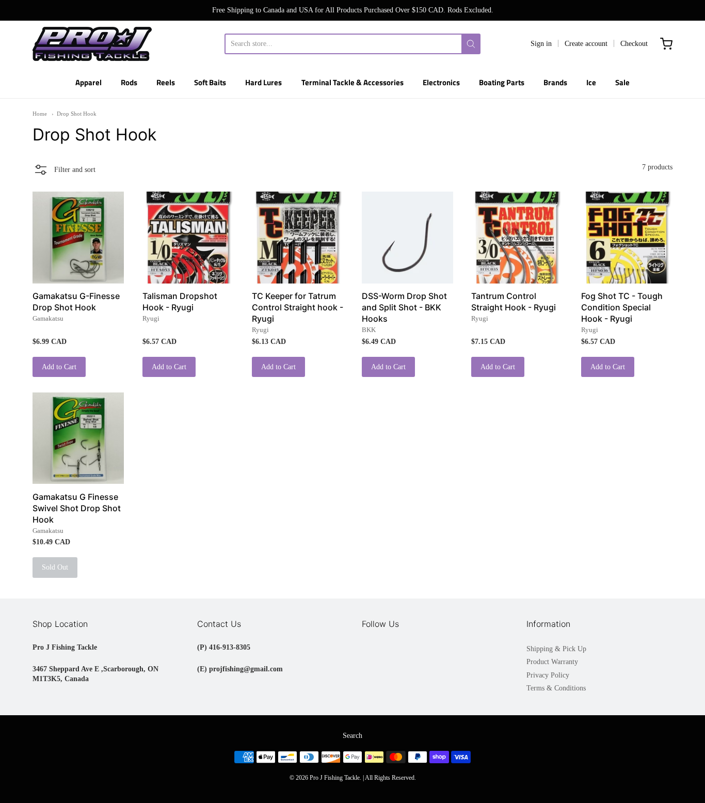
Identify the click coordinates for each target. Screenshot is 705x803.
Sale (622, 82)
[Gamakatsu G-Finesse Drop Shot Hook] (78, 237)
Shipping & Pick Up (556, 649)
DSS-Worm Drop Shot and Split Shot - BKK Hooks (404, 307)
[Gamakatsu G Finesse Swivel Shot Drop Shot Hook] (78, 438)
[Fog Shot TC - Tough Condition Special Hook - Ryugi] (626, 237)
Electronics (441, 82)
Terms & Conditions (556, 688)
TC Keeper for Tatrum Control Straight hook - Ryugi (297, 307)
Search (352, 735)
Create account (586, 44)
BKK (369, 330)
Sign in (541, 44)
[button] (64, 170)
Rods (129, 82)
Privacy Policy (547, 675)
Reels (165, 82)
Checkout (634, 44)
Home (40, 114)
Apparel (88, 82)
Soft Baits (210, 82)
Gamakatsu (48, 318)
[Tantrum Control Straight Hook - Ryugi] (517, 237)
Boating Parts (501, 82)
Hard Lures (263, 82)
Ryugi (150, 318)
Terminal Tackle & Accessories (352, 82)
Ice (591, 82)
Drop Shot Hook (77, 114)
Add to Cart (59, 367)
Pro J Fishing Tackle (335, 777)
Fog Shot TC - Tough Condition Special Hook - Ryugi (622, 307)
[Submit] (470, 44)
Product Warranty (552, 662)
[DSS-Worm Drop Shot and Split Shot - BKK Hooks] (407, 237)
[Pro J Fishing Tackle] (92, 44)
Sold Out (55, 567)
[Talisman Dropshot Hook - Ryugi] (188, 237)
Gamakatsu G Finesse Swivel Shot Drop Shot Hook (77, 508)
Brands (555, 82)
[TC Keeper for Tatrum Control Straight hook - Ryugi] (297, 237)
